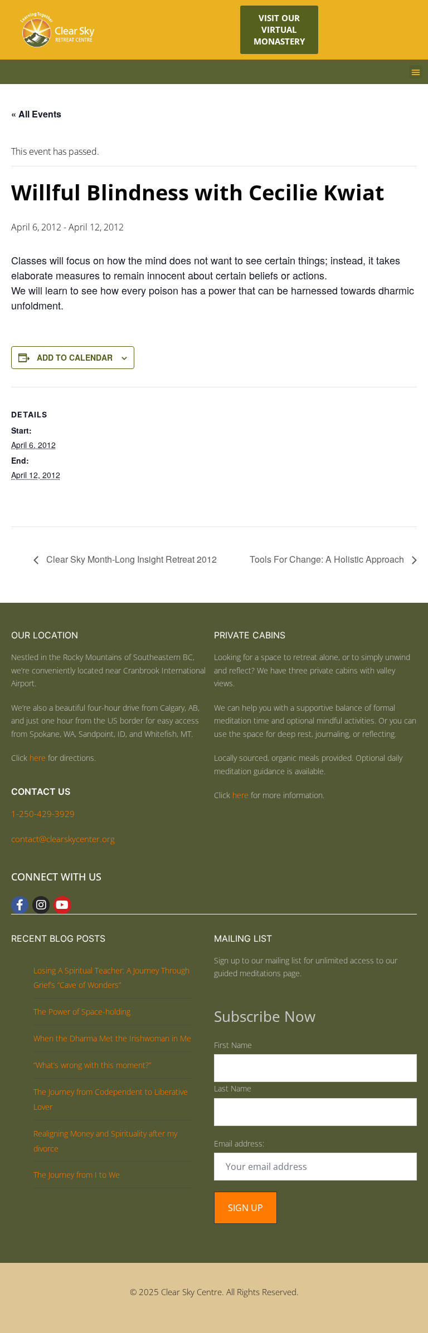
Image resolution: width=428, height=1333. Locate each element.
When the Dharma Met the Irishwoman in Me (112, 1038)
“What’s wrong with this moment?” (92, 1065)
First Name (233, 1045)
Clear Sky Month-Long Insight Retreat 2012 (130, 559)
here (38, 757)
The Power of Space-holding (81, 1011)
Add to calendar (75, 357)
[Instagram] (41, 904)
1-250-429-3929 (43, 813)
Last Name (232, 1088)
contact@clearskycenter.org (63, 838)
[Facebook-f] (19, 904)
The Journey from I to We (76, 1174)
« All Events (36, 113)
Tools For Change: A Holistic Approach (328, 559)
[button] (415, 71)
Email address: (239, 1143)
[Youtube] (62, 904)
